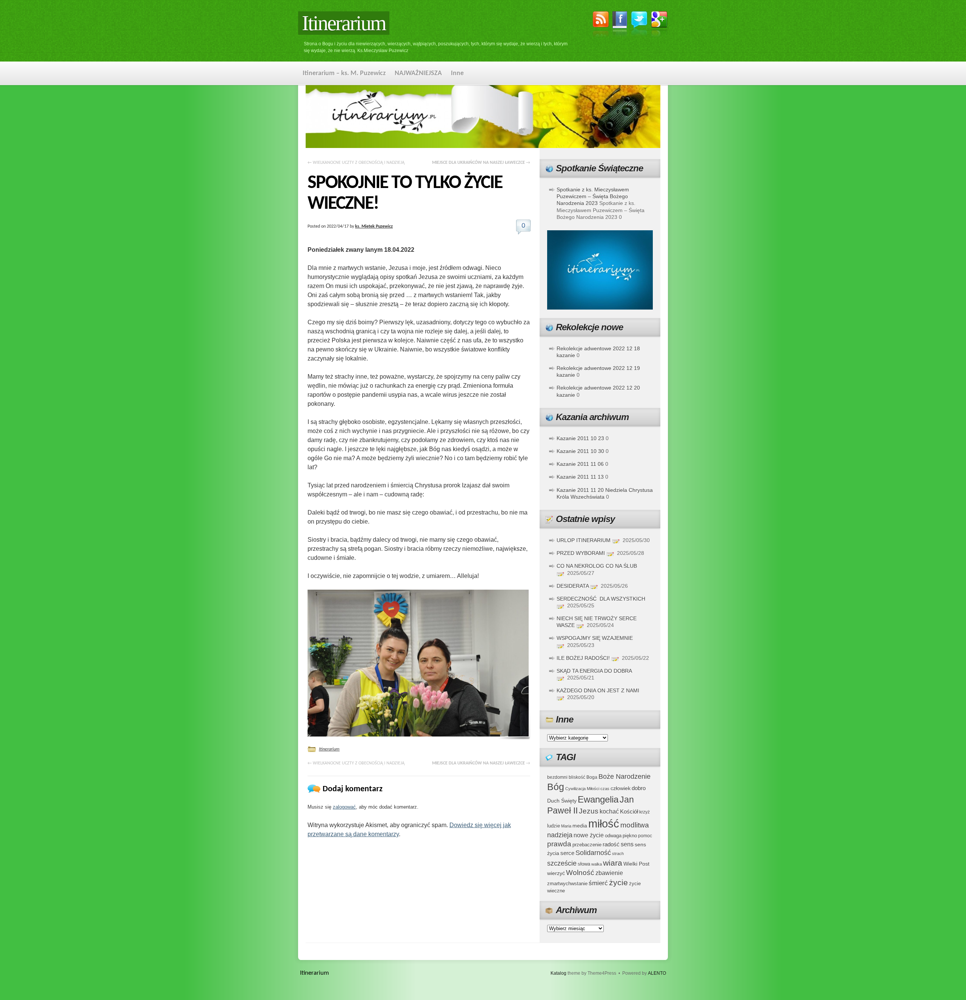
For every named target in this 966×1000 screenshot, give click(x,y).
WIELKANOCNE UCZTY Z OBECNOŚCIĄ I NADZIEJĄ (356, 162)
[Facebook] (620, 25)
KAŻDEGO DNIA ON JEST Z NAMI (598, 690)
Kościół (629, 811)
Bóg (555, 787)
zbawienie (609, 873)
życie (618, 882)
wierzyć (556, 873)
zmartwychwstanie (567, 883)
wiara (612, 862)
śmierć (598, 883)
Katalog (558, 973)
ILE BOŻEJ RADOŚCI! (583, 658)
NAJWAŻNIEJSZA (418, 73)
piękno (630, 835)
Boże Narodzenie (624, 776)
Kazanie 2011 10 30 (580, 451)
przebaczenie (586, 844)
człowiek (621, 788)
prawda (559, 844)
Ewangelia (598, 799)
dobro (639, 788)
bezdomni (557, 777)
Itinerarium (344, 23)
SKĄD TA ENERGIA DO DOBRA (594, 671)
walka (596, 864)
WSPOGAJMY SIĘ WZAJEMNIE (595, 638)
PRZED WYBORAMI (581, 553)
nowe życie (589, 835)
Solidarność (593, 853)
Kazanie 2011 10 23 (580, 438)
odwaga (613, 835)
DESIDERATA (573, 586)
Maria (566, 826)
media (579, 826)
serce (567, 853)
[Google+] (659, 25)
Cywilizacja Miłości (582, 788)
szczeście (562, 863)
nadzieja (559, 835)
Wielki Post (636, 864)
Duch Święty (562, 801)
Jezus (588, 811)
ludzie (553, 826)
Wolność (580, 873)
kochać (609, 811)
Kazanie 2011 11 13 (580, 477)
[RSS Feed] (601, 25)
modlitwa (634, 825)
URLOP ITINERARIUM (584, 540)
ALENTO (657, 973)
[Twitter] (639, 24)
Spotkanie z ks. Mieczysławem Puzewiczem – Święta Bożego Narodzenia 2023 (593, 196)
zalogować (344, 807)
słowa (584, 864)
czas (604, 788)
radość (611, 844)
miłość (603, 823)
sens (627, 844)
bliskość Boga (583, 777)
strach (618, 853)
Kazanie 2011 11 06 (580, 464)
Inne (457, 73)
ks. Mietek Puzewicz (374, 226)
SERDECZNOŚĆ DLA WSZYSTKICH (601, 599)
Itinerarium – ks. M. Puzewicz (344, 73)
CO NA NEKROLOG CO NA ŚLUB (597, 566)
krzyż (644, 811)
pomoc (645, 835)
